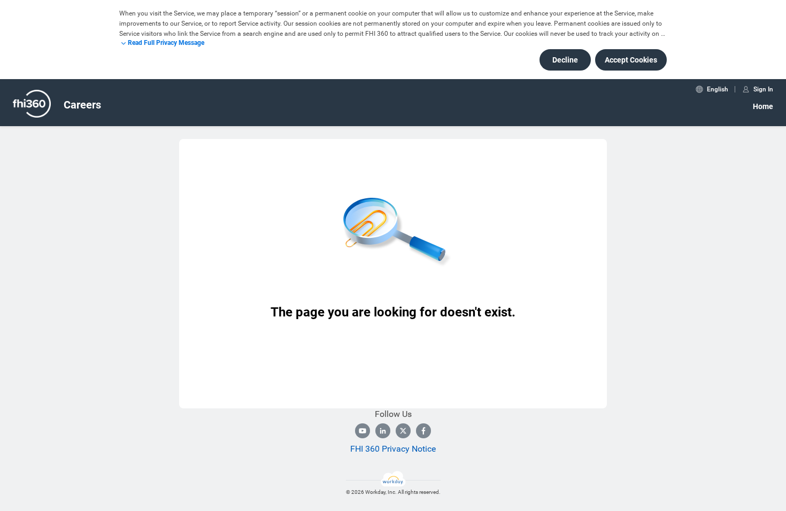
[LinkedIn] (382, 430)
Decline (565, 60)
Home (763, 106)
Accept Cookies (631, 60)
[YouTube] (362, 430)
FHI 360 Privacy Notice (393, 449)
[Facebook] (423, 430)
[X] (403, 430)
